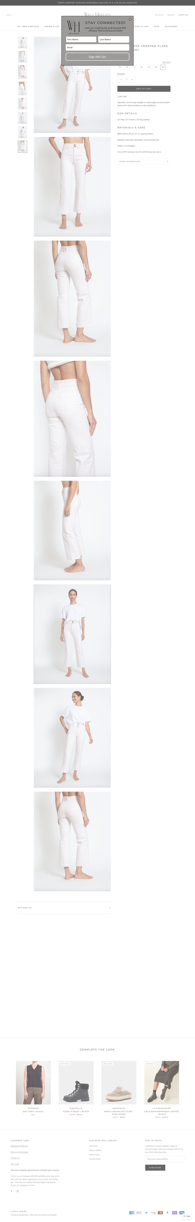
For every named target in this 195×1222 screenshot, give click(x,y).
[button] (130, 19)
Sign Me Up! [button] (97, 57)
